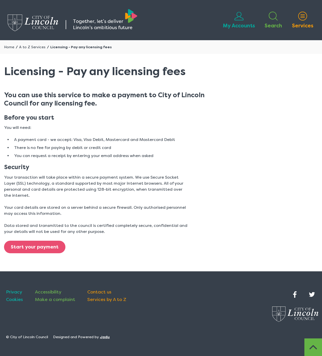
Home (9, 47)
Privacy (14, 291)
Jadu (105, 337)
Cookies (14, 299)
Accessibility (48, 291)
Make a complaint (55, 299)
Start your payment (35, 247)
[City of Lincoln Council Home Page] (72, 20)
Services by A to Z (106, 299)
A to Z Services (32, 47)
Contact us (99, 291)
